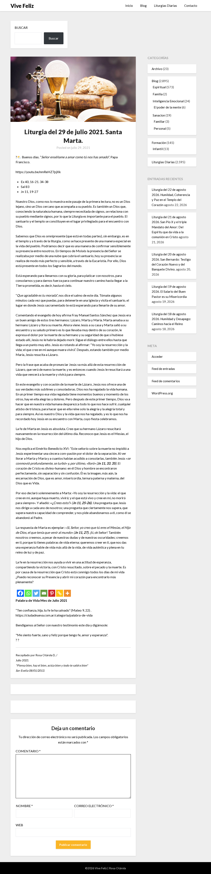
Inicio (129, 5)
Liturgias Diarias (165, 5)
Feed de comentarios (166, 381)
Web (19, 825)
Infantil (158, 149)
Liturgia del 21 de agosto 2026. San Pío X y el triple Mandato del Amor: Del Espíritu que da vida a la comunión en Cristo (169, 227)
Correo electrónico (94, 806)
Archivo (157, 69)
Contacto (190, 5)
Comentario (28, 751)
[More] (67, 593)
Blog (143, 5)
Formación (159, 143)
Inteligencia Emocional (168, 101)
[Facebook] (20, 593)
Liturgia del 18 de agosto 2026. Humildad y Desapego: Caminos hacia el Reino (171, 319)
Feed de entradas (163, 369)
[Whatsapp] (28, 593)
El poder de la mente (167, 107)
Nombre (24, 806)
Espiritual (159, 87)
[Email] (43, 593)
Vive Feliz (22, 6)
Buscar (21, 27)
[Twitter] (36, 593)
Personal (160, 128)
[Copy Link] (59, 593)
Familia (158, 94)
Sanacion (159, 115)
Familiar (159, 121)
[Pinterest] (51, 593)
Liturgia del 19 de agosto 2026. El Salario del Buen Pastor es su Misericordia (169, 291)
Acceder (157, 356)
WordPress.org (162, 393)
